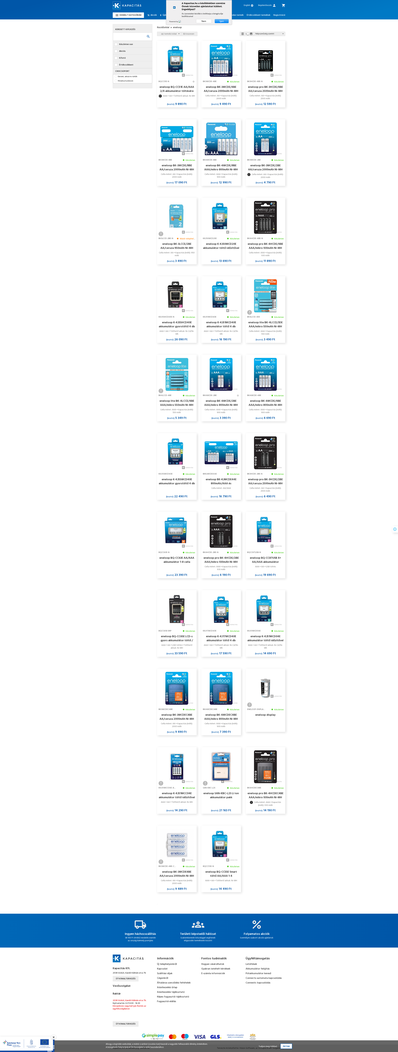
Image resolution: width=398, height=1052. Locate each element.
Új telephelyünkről (167, 964)
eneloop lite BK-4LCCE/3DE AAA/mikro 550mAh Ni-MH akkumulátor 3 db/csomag (265, 324)
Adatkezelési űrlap (167, 987)
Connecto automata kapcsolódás (264, 978)
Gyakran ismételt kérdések (215, 969)
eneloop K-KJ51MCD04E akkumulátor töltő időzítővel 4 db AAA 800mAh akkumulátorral (265, 638)
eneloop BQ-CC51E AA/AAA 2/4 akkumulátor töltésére (177, 89)
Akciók (153, 15)
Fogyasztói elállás (166, 1001)
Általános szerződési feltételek (174, 983)
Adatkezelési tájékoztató (171, 992)
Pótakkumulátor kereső (258, 973)
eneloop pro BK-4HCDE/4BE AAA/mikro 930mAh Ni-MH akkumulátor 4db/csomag (265, 246)
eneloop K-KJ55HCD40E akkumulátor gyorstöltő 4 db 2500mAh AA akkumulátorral (177, 324)
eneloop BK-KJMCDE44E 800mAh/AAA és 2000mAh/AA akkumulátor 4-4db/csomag (221, 481)
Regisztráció (279, 15)
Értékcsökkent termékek (258, 15)
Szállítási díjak (164, 973)
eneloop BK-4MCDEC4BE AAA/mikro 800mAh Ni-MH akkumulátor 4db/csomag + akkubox (221, 717)
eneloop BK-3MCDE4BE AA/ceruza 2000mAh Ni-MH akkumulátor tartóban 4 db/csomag (177, 874)
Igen (222, 21)
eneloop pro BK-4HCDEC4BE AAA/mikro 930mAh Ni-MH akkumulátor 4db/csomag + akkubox (265, 795)
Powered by (173, 21)
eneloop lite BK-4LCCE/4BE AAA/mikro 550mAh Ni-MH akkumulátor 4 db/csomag (177, 403)
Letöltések (251, 964)
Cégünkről (162, 978)
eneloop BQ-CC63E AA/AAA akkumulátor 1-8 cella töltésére (176, 560)
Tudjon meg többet (268, 1046)
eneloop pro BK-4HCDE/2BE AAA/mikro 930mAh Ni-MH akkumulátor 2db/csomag (221, 560)
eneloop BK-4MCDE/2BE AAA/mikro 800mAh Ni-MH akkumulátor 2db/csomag (221, 403)
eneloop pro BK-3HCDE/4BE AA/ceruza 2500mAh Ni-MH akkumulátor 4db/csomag (265, 89)
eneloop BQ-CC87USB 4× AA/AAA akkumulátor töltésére (265, 560)
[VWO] (181, 21)
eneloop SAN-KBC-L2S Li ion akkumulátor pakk (221, 795)
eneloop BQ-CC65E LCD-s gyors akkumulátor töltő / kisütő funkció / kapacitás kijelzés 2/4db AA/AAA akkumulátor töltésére (177, 638)
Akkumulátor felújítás (258, 969)
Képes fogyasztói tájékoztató (173, 997)
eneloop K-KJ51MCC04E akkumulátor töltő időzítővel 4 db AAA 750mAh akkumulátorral (177, 795)
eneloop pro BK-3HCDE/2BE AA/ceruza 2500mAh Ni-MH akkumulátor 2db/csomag (265, 481)
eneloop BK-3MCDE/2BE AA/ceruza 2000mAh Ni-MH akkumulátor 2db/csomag (265, 167)
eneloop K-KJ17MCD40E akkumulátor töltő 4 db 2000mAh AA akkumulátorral (221, 638)
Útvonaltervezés (125, 979)
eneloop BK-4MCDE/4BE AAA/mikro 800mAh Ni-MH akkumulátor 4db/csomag (265, 403)
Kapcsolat (162, 969)
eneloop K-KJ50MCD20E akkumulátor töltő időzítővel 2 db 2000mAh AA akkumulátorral (221, 246)
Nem (203, 21)
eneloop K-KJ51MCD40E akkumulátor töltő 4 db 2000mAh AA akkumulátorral (221, 324)
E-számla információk (213, 973)
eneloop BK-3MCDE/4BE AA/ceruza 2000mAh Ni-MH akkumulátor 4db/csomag (221, 89)
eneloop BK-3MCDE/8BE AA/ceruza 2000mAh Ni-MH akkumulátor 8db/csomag (177, 167)
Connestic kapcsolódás (258, 983)
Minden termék (236, 15)
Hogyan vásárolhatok (212, 964)
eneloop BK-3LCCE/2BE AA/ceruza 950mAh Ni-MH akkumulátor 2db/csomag (176, 246)
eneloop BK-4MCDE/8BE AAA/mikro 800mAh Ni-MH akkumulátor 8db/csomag (221, 167)
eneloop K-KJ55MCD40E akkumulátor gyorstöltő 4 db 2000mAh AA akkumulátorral (177, 481)
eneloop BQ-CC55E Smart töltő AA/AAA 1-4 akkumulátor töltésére (221, 874)
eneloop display (265, 715)
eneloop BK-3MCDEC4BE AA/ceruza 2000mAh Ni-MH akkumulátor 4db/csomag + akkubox (177, 717)
